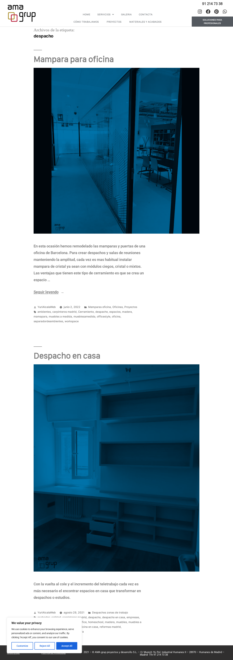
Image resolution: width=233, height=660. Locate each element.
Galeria (126, 14)
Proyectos (114, 22)
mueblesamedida (84, 316)
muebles (121, 622)
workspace (72, 321)
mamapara (40, 316)
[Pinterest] (216, 11)
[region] (44, 635)
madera (127, 311)
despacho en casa (113, 617)
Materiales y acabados (145, 22)
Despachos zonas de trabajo (110, 612)
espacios (115, 311)
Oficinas (117, 307)
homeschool (95, 622)
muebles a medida (60, 316)
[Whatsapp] (225, 11)
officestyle (103, 316)
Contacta (145, 14)
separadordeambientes (48, 321)
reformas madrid (110, 626)
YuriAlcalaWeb (47, 307)
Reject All (45, 645)
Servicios (104, 14)
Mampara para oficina (74, 59)
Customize (22, 645)
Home (86, 14)
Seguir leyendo (49, 292)
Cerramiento (86, 311)
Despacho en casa (67, 356)
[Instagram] (200, 11)
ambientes (44, 311)
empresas (133, 617)
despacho (101, 311)
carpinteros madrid (64, 311)
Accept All (66, 645)
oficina (116, 316)
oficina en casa (88, 626)
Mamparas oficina (99, 307)
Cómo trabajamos (86, 22)
